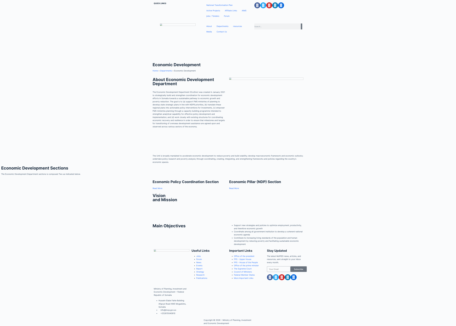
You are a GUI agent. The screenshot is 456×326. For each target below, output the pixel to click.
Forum (227, 16)
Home (155, 71)
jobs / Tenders (212, 16)
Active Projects (213, 10)
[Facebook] (257, 5)
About (209, 26)
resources (237, 26)
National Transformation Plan (219, 5)
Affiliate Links (231, 10)
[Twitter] (263, 5)
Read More (157, 188)
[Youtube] (269, 5)
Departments (222, 26)
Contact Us (222, 31)
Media (209, 31)
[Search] (301, 26)
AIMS (244, 10)
